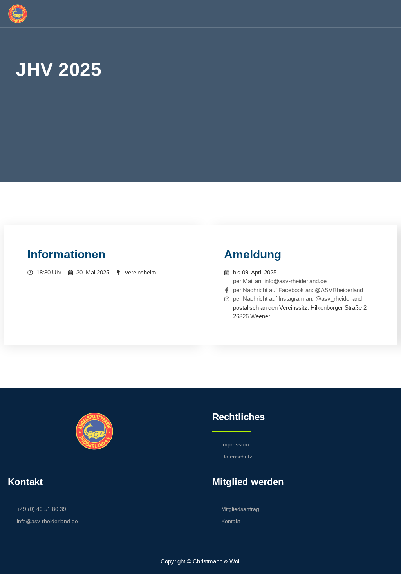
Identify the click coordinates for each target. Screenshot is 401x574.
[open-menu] (388, 14)
